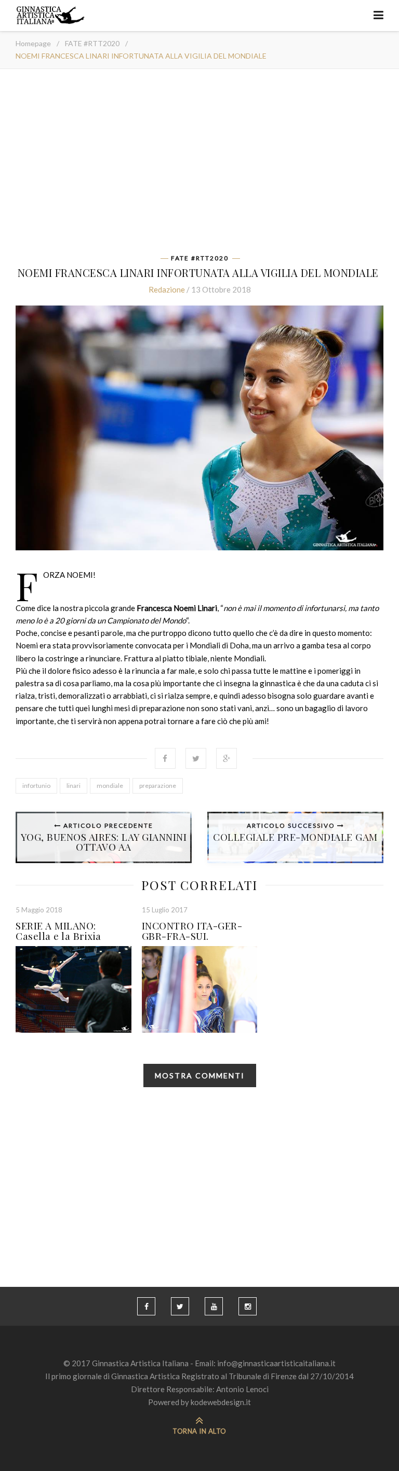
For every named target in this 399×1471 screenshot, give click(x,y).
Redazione (167, 289)
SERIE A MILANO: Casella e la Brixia (58, 930)
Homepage (33, 43)
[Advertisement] (199, 165)
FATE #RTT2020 (92, 43)
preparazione (157, 785)
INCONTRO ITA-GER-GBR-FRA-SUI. (192, 930)
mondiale (110, 785)
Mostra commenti (200, 1075)
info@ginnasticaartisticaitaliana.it (276, 1363)
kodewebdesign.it (221, 1402)
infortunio (36, 785)
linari (73, 785)
